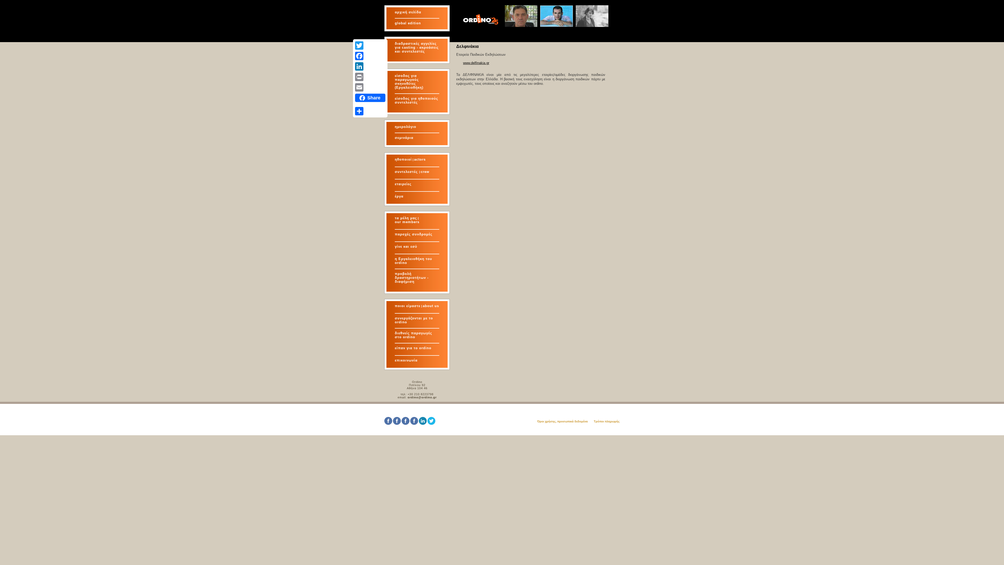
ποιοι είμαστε (407, 306)
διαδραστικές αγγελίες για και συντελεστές (417, 47)
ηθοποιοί (403, 159)
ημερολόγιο (405, 127)
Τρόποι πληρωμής (607, 421)
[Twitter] (370, 45)
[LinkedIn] (370, 66)
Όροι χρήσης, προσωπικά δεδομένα (562, 421)
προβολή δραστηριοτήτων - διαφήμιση (412, 278)
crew (425, 172)
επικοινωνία (406, 360)
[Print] (370, 77)
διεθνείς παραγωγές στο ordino (413, 335)
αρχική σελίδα (408, 12)
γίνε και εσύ (406, 246)
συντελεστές (407, 172)
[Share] (370, 111)
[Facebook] (370, 56)
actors (420, 159)
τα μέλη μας (406, 218)
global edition (408, 23)
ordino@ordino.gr (422, 397)
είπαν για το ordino (413, 348)
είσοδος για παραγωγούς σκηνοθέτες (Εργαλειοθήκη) (409, 81)
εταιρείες (403, 184)
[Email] (370, 87)
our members (407, 222)
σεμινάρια (404, 138)
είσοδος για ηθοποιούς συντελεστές (416, 100)
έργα (399, 196)
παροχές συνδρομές (413, 234)
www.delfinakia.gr (476, 63)
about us (431, 306)
